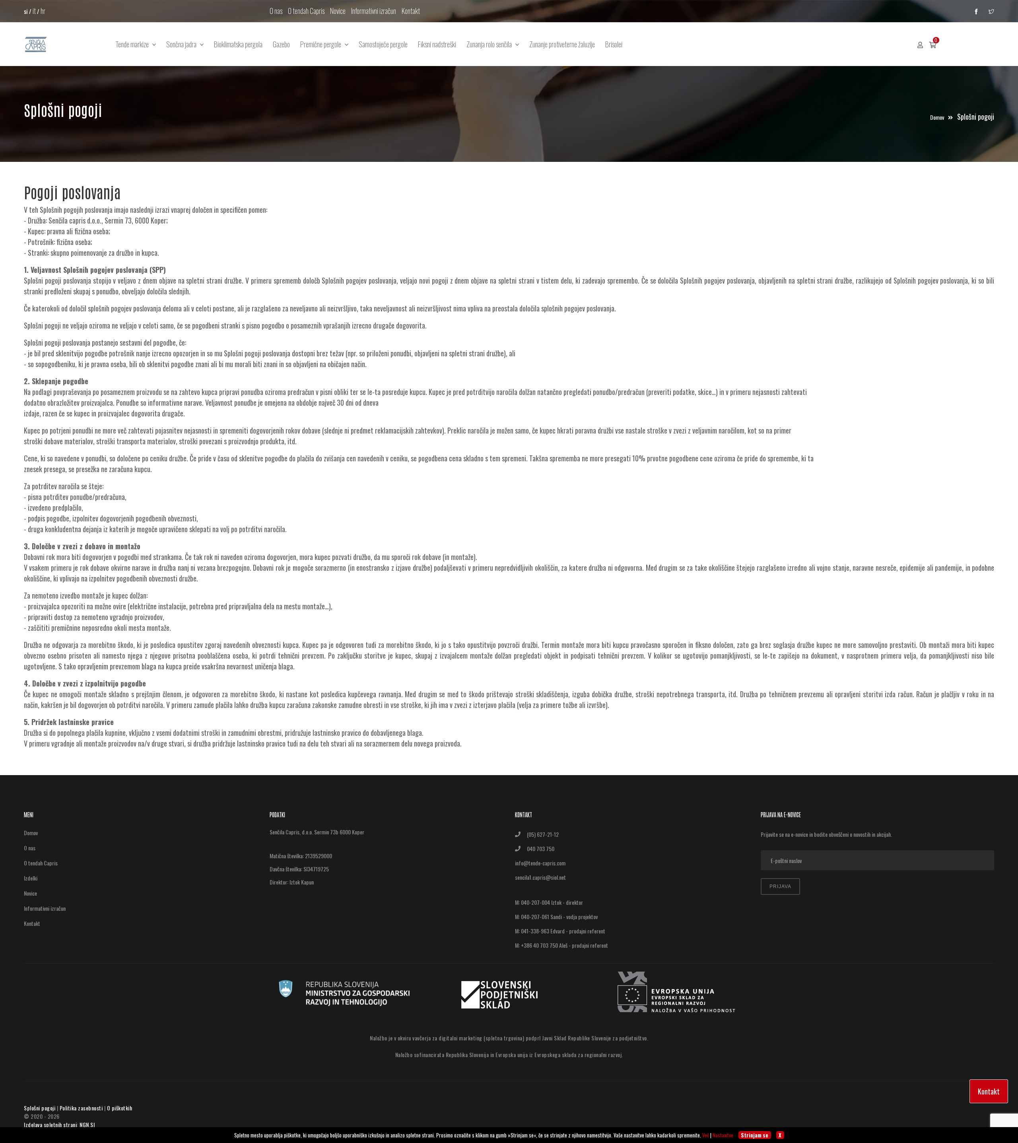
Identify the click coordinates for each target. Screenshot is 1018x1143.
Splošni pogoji (39, 1108)
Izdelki (30, 878)
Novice (338, 11)
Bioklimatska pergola (238, 44)
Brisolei (613, 44)
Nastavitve (723, 1135)
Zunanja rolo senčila (490, 44)
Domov (937, 117)
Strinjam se (754, 1135)
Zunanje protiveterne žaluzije (562, 44)
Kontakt (411, 11)
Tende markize (134, 44)
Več (705, 1135)
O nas (276, 11)
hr (43, 11)
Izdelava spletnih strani (50, 1124)
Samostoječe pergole (383, 44)
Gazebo (281, 44)
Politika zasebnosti (81, 1108)
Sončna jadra (183, 44)
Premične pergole (322, 44)
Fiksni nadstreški (437, 44)
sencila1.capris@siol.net (540, 877)
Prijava (780, 886)
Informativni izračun (373, 11)
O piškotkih (119, 1108)
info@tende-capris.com (540, 863)
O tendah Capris (306, 11)
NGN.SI (87, 1124)
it (34, 11)
